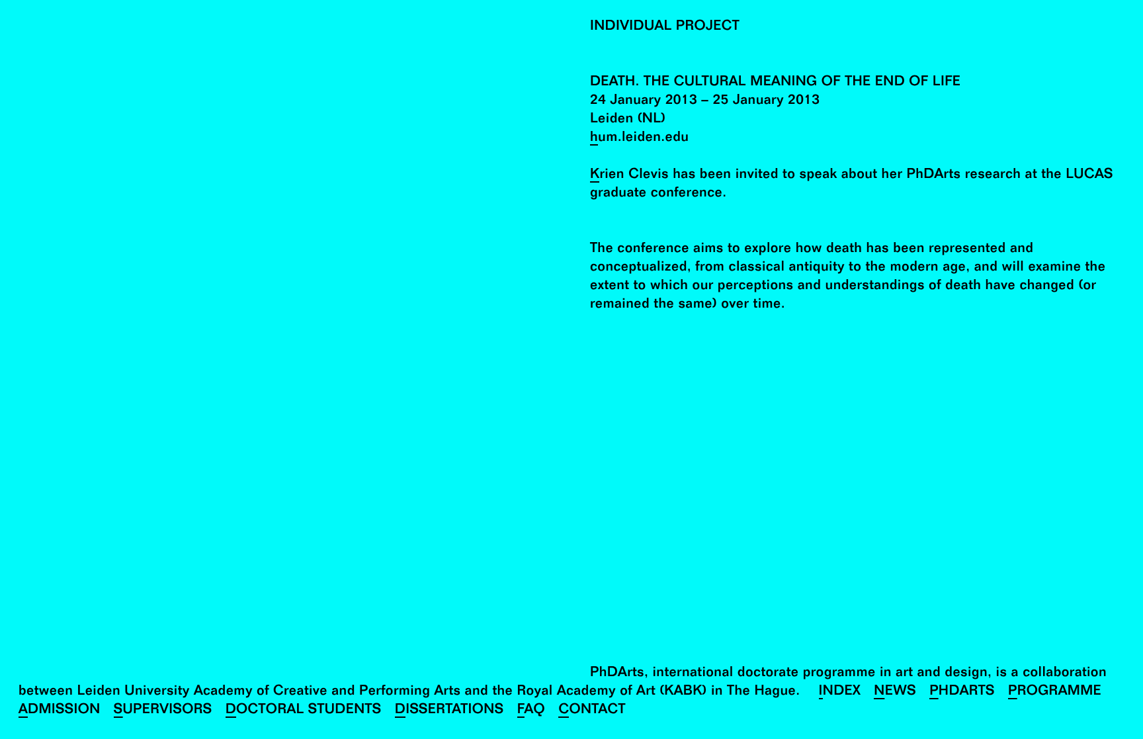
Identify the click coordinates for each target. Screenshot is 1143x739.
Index (840, 692)
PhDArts (962, 692)
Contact (591, 711)
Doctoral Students (304, 711)
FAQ (531, 711)
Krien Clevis (629, 176)
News (895, 692)
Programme (1054, 692)
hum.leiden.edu (639, 139)
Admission (60, 711)
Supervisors (163, 711)
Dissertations (449, 711)
